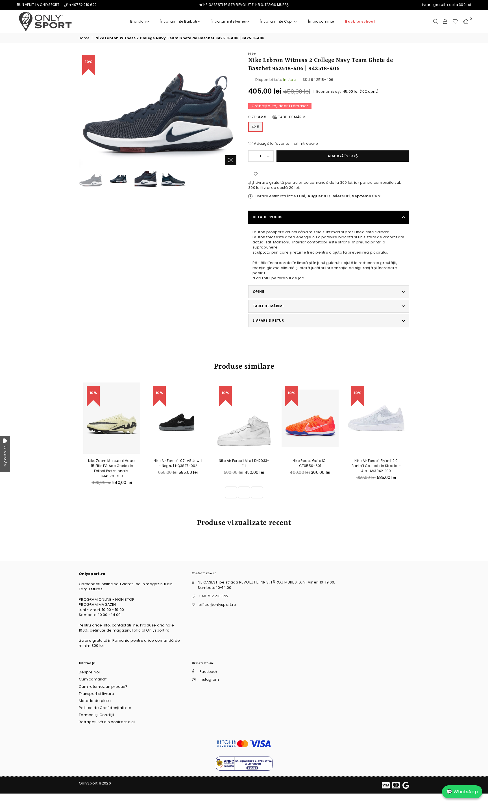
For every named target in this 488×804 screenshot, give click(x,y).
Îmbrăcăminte (321, 21)
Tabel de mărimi (291, 116)
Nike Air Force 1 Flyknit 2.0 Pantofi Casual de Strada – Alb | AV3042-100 (376, 465)
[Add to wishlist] (255, 174)
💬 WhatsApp (462, 791)
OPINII (258, 291)
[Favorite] (455, 21)
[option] (159, 109)
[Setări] (445, 21)
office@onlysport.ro (217, 604)
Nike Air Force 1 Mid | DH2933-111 (244, 463)
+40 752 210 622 (213, 596)
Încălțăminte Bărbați (179, 21)
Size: (277, 117)
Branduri (138, 21)
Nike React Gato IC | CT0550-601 (310, 463)
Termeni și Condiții (96, 714)
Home (84, 38)
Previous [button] (84, 109)
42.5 (255, 126)
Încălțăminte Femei (229, 21)
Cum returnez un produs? (103, 686)
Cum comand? (93, 679)
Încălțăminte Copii (277, 21)
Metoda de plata (95, 700)
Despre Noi (89, 672)
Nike (252, 54)
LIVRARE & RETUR (268, 320)
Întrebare (308, 143)
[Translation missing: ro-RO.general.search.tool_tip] (436, 21)
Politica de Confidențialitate (105, 707)
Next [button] (235, 109)
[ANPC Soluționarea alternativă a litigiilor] (244, 769)
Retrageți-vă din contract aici (107, 722)
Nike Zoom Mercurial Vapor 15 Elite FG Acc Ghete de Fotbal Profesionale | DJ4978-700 (112, 468)
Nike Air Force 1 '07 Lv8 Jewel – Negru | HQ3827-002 (178, 463)
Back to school (359, 21)
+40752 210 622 (82, 4)
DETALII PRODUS (267, 217)
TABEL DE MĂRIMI (268, 306)
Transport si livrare (96, 693)
